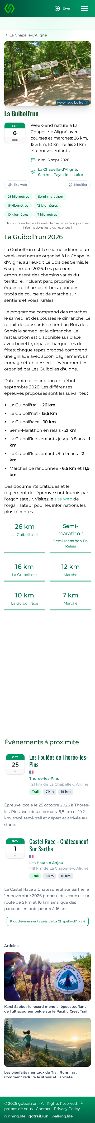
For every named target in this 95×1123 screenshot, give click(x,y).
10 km (66, 876)
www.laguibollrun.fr (73, 102)
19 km (66, 791)
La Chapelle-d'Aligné (57, 169)
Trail (35, 791)
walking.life (62, 1116)
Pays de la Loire (68, 174)
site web (63, 499)
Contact (43, 1108)
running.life (14, 1116)
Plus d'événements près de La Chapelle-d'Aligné (47, 921)
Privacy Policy (67, 1108)
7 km (50, 791)
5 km (50, 876)
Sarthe (44, 174)
